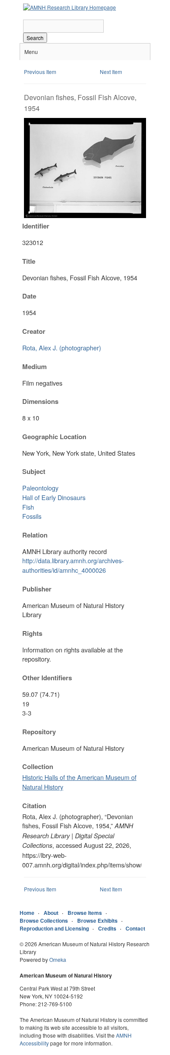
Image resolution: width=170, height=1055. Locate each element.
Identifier (35, 226)
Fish (28, 506)
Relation (35, 535)
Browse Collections (44, 920)
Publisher (36, 589)
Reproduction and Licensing (54, 928)
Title (28, 261)
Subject (33, 471)
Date (29, 296)
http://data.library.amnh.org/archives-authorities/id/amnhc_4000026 (73, 565)
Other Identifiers (47, 677)
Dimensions (40, 401)
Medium (34, 366)
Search (35, 37)
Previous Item (40, 71)
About (51, 913)
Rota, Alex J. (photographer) (61, 347)
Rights (32, 633)
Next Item (111, 71)
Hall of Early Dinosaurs (53, 497)
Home (27, 913)
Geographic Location (54, 436)
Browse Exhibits (97, 920)
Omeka (57, 959)
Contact (135, 928)
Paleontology (40, 487)
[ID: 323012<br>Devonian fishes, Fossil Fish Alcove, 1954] (85, 215)
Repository (39, 731)
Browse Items (85, 913)
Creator (33, 331)
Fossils (31, 516)
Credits (107, 928)
